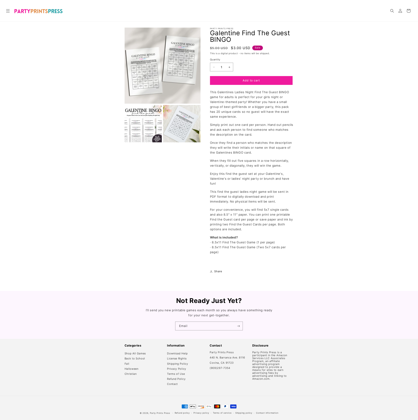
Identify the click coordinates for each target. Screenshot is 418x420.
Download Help (177, 354)
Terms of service (222, 413)
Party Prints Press (160, 413)
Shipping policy (243, 413)
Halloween (131, 368)
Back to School (135, 358)
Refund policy (182, 413)
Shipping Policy (177, 363)
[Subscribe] (238, 326)
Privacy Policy (176, 368)
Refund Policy (176, 379)
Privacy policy (201, 413)
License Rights (177, 358)
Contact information (267, 413)
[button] (8, 11)
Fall (127, 363)
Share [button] (218, 271)
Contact (172, 384)
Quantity (215, 59)
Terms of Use (176, 373)
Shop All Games (135, 354)
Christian (131, 373)
